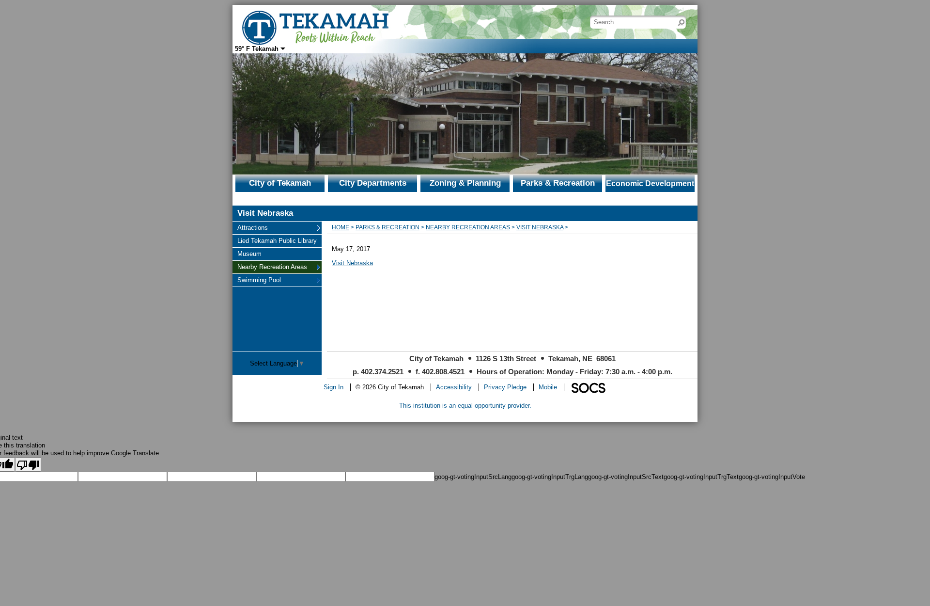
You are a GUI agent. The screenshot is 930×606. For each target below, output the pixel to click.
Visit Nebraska (539, 227)
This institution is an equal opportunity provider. (465, 405)
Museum (249, 253)
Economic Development (650, 183)
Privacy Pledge (505, 387)
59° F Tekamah (257, 48)
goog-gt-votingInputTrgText (701, 476)
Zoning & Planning (465, 183)
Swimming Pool (259, 280)
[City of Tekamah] (314, 21)
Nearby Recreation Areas (272, 267)
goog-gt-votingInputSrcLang (473, 476)
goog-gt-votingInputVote (772, 476)
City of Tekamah (280, 183)
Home (340, 227)
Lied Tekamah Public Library (277, 240)
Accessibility (454, 387)
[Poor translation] (28, 464)
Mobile (548, 387)
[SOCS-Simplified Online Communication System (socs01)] (588, 387)
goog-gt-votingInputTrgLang (550, 476)
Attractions (252, 227)
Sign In (333, 387)
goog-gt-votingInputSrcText (626, 476)
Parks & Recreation (558, 183)
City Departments (372, 183)
